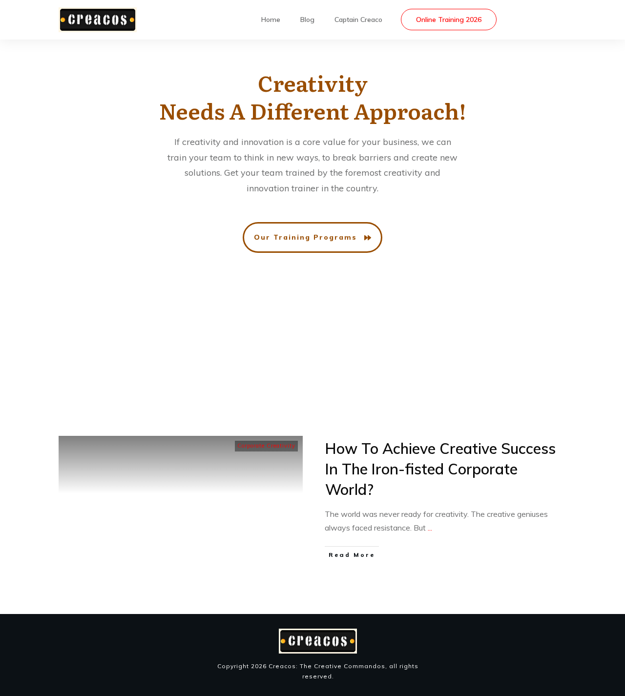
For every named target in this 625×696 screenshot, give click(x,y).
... (430, 527)
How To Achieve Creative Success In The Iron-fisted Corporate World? (440, 469)
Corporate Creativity (266, 445)
